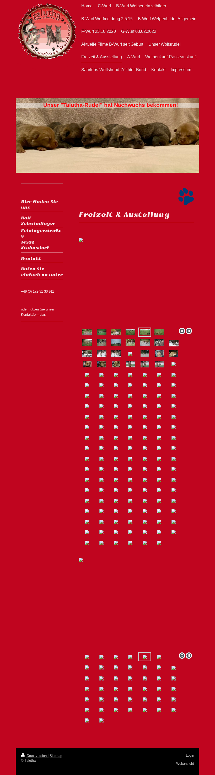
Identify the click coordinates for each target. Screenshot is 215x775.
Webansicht (185, 764)
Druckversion (37, 756)
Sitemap (56, 756)
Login (190, 755)
